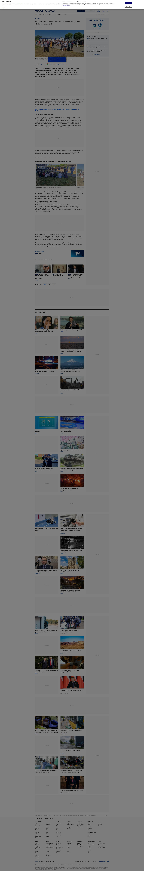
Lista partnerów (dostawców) (66, 5)
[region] (72, 5)
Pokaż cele (128, 6)
